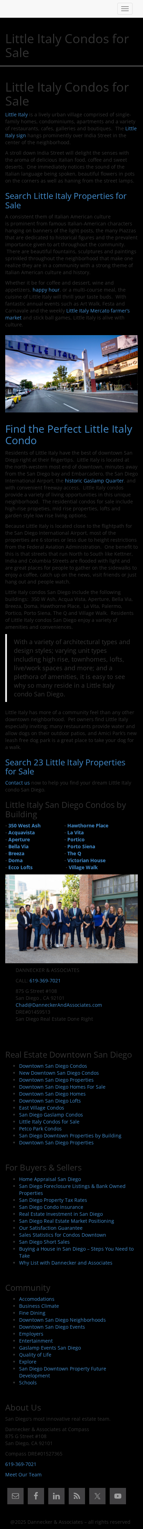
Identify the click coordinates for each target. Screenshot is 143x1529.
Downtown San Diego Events (52, 1326)
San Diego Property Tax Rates (53, 1200)
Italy (22, 114)
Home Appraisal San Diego (50, 1179)
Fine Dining (32, 1313)
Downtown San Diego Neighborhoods (62, 1319)
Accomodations (36, 1299)
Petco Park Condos (40, 1128)
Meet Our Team (23, 1474)
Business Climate (39, 1306)
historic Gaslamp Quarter (94, 480)
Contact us (17, 782)
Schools (28, 1382)
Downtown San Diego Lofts (50, 1100)
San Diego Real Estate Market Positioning (66, 1221)
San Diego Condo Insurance (51, 1207)
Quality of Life (35, 1354)
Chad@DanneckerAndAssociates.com (59, 1005)
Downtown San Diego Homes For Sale (62, 1086)
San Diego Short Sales (44, 1241)
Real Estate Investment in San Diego (61, 1214)
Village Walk (83, 867)
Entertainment (36, 1340)
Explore (27, 1361)
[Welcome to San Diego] (10, 8)
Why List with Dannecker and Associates (65, 1262)
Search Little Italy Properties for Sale (66, 200)
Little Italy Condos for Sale (49, 1121)
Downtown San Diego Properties (56, 1079)
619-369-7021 (45, 980)
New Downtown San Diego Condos (59, 1072)
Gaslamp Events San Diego (50, 1347)
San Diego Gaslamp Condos (51, 1114)
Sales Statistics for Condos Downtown (62, 1234)
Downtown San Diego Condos (53, 1066)
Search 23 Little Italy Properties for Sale (65, 766)
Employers (31, 1333)
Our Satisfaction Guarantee (51, 1228)
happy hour (46, 289)
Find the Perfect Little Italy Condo (68, 434)
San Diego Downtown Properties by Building (70, 1135)
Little (11, 114)
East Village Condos (41, 1107)
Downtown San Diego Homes (52, 1093)
